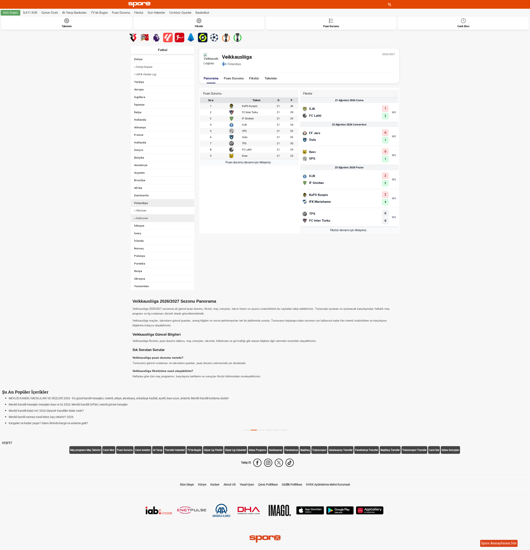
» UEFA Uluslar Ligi (145, 74)
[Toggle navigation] (397, 4)
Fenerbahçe (291, 450)
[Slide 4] (276, 430)
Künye (202, 484)
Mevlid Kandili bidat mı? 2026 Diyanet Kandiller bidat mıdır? (46, 410)
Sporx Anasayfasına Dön (499, 543)
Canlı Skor (108, 450)
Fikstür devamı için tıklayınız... (349, 230)
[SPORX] (265, 539)
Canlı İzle (434, 450)
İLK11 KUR (30, 13)
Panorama (211, 78)
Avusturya (140, 165)
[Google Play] (340, 510)
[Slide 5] (284, 430)
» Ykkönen (140, 210)
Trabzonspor (319, 450)
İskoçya (139, 225)
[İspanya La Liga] (168, 37)
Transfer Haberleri (175, 450)
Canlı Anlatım (143, 450)
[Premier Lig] (156, 37)
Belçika (139, 157)
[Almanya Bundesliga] (179, 37)
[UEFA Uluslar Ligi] (144, 37)
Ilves (244, 155)
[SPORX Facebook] (257, 462)
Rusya (138, 271)
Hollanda (140, 119)
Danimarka (141, 195)
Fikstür (138, 13)
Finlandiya (141, 203)
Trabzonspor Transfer (414, 450)
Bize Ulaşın (187, 484)
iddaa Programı (257, 450)
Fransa (138, 134)
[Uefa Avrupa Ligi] (226, 37)
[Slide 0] (246, 430)
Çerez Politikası (268, 484)
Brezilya (139, 180)
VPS (244, 130)
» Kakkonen (141, 218)
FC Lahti (247, 149)
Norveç (139, 248)
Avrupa (139, 89)
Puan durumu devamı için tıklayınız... (249, 162)
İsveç (137, 233)
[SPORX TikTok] (289, 462)
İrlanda (139, 240)
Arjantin (139, 172)
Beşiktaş (305, 450)
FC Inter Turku (250, 112)
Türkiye (139, 82)
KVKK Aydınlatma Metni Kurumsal (328, 484)
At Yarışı (157, 450)
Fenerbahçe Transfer (366, 450)
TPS (244, 143)
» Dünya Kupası (143, 66)
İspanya (139, 104)
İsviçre (138, 150)
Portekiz (139, 263)
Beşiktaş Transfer (390, 450)
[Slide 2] (261, 430)
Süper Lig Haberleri (235, 450)
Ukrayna (139, 278)
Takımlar (271, 78)
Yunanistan (141, 286)
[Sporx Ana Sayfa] (140, 4)
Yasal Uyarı (247, 484)
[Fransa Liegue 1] (202, 37)
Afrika (138, 187)
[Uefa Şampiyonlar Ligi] (214, 37)
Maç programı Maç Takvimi (85, 450)
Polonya (139, 255)
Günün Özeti (49, 13)
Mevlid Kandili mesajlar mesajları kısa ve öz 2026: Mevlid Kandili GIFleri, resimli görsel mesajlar (68, 404)
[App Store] (310, 510)
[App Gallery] (370, 510)
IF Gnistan (248, 118)
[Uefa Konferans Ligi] (237, 37)
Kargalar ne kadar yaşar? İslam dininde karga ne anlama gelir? (48, 423)
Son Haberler (156, 13)
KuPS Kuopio (250, 106)
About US (230, 484)
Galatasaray (275, 450)
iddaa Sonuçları (450, 450)
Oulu (244, 137)
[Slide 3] (269, 430)
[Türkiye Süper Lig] (133, 37)
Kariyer (214, 484)
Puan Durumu (121, 13)
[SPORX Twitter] (278, 462)
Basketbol (202, 13)
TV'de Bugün (99, 13)
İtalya (137, 112)
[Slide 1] (254, 430)
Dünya (138, 59)
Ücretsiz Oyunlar (180, 13)
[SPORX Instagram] (268, 462)
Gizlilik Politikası (292, 484)
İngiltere (139, 97)
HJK (244, 124)
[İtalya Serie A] (191, 37)
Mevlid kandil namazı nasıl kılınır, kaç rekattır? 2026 (41, 417)
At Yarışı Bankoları (74, 13)
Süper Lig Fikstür (213, 450)
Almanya (140, 127)
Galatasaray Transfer (341, 450)
